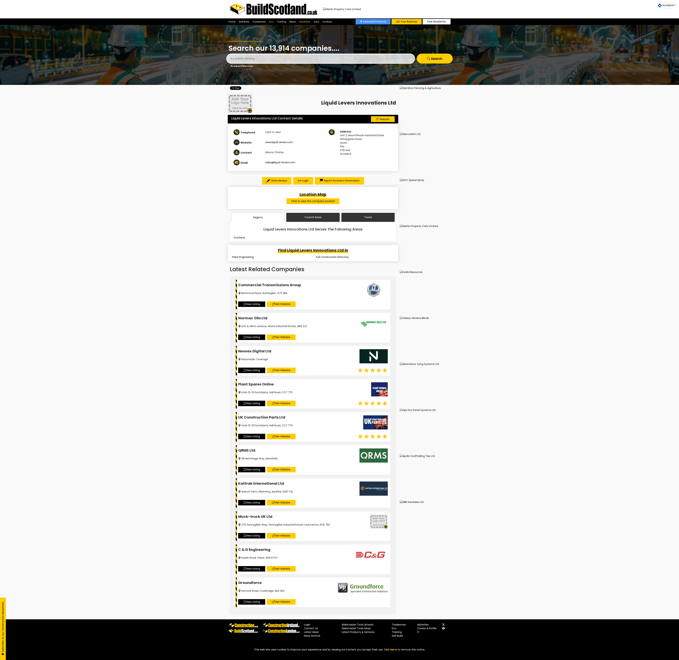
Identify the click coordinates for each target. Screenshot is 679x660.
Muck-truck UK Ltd (255, 516)
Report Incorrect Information (341, 180)
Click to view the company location (313, 201)
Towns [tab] (368, 217)
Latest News (311, 632)
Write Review (279, 180)
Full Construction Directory (332, 257)
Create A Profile (426, 628)
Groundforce (250, 582)
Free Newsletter (436, 21)
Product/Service (242, 66)
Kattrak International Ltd (261, 483)
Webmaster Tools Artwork (357, 624)
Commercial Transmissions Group (269, 285)
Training (281, 21)
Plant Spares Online (256, 384)
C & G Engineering (254, 549)
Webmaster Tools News (356, 628)
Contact (327, 21)
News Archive (312, 636)
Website (384, 119)
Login (305, 180)
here (393, 649)
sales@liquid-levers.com (280, 162)
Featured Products (374, 21)
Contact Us (311, 628)
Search (436, 58)
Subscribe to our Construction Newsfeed (3, 627)
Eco (271, 21)
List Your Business (406, 21)
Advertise (304, 21)
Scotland (239, 237)
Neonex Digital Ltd (254, 351)
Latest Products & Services (358, 632)
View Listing (253, 304)
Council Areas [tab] (312, 217)
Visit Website (282, 304)
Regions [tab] (258, 217)
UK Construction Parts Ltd (261, 417)
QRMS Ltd (246, 450)
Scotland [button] (667, 5)
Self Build (244, 21)
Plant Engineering (243, 257)
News (292, 21)
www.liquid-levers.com (279, 142)
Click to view (273, 132)
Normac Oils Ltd (252, 318)
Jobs (316, 21)
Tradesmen (259, 21)
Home (232, 21)
